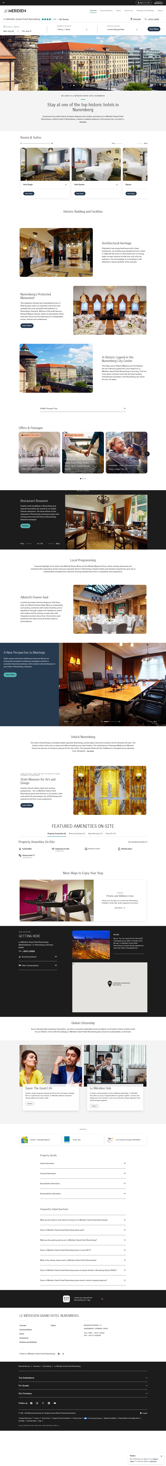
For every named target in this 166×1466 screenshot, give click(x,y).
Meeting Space (126, 849)
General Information (48, 1173)
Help (39, 1421)
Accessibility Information (50, 1183)
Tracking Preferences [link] (25, 1418)
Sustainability (27, 849)
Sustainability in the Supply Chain (128, 1418)
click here (153, 1461)
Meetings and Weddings (145, 10)
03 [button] (119, 721)
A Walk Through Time (48, 408)
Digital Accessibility (110, 1418)
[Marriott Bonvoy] (157, 2)
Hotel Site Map (31, 1421)
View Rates (29, 193)
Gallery (160, 10)
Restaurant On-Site (62, 849)
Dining (118, 10)
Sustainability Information (50, 1194)
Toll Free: (94, 1333)
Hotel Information (47, 1163)
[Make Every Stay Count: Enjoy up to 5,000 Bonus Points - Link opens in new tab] (83, 452)
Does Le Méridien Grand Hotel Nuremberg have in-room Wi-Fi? (65, 1250)
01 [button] (102, 721)
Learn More (27, 325)
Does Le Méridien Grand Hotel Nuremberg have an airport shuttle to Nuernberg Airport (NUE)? (78, 1270)
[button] (144, 3)
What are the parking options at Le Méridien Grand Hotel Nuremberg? (68, 1240)
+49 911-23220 (153, 19)
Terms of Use (46, 1418)
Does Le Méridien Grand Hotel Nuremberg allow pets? (62, 1230)
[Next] (147, 453)
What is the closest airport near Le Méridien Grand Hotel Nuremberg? (68, 1260)
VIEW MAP (137, 19)
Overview (93, 10)
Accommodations (106, 10)
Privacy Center (77, 1418)
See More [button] (83, 122)
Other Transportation (30, 965)
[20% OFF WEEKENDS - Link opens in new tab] (39, 452)
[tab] (57, 833)
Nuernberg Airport (29, 957)
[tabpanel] (83, 522)
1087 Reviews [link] (64, 19)
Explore (25, 526)
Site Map (21, 1421)
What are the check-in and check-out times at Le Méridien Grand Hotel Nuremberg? (74, 1220)
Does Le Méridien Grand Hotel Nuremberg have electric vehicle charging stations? (73, 1280)
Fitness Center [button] (27, 855)
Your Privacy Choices (94, 1418)
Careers (36, 1418)
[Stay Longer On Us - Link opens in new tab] (126, 452)
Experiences (128, 10)
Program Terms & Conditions (61, 1418)
